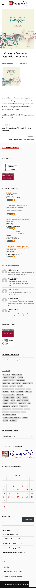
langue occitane (8, 397)
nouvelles (22, 403)
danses (5, 386)
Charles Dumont (8, 380)
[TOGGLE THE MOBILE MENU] (3, 3)
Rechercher (6, 516)
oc (29, 403)
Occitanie (6, 406)
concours (6, 383)
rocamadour (14, 412)
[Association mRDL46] (10, 171)
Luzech (25, 397)
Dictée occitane (8, 389)
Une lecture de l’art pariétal (14, 55)
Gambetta (19, 391)
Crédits (6, 567)
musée (13, 400)
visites (5, 420)
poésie (27, 409)
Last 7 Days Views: (8, 534)
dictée (20, 386)
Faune (29, 389)
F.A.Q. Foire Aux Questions (13, 571)
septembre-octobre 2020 (21, 140)
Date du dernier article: (10, 552)
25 (9, 497)
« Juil (3, 507)
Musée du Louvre (22, 400)
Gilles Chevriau (7, 63)
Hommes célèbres (8, 394)
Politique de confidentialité (13, 576)
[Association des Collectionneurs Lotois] (8, 345)
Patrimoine (24, 406)
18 (9, 493)
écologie (13, 420)
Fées (12, 391)
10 (4, 489)
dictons (13, 386)
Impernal (20, 394)
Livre (18, 397)
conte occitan (28, 383)
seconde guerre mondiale (11, 417)
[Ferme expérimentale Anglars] (8, 180)
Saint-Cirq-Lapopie (9, 414)
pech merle (6, 409)
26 (13, 497)
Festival (6, 391)
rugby (24, 412)
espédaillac (20, 389)
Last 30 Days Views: (9, 539)
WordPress (27, 584)
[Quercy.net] (18, 4)
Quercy (5, 412)
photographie (17, 409)
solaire (25, 417)
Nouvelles (13, 403)
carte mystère (17, 374)
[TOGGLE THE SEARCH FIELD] (33, 3)
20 (18, 493)
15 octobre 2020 (21, 63)
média (5, 403)
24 (4, 497)
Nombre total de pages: (10, 548)
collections (21, 380)
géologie (28, 391)
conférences (16, 383)
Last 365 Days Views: (9, 543)
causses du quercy (9, 377)
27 (18, 497)
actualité (6, 374)
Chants (20, 377)
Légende (5, 400)
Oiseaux (15, 406)
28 (23, 497)
